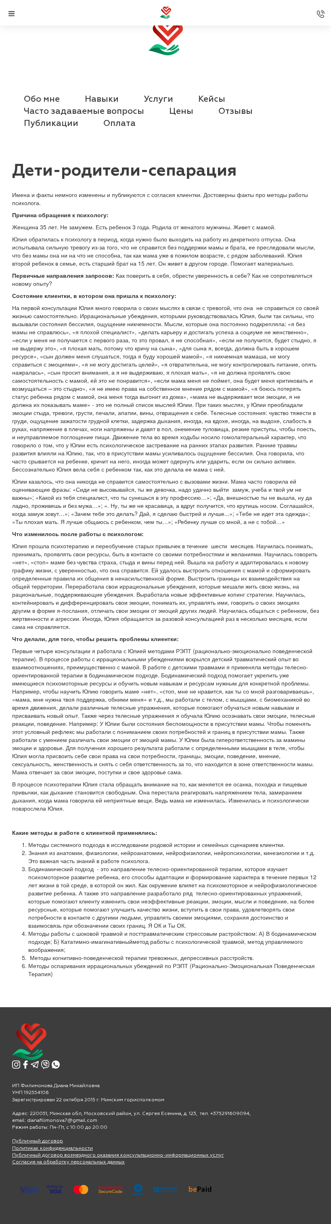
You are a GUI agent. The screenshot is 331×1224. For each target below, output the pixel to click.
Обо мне (42, 99)
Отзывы (235, 111)
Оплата (119, 123)
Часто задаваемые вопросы (84, 111)
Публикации (51, 123)
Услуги (158, 99)
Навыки (102, 99)
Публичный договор (37, 1141)
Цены (181, 111)
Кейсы (211, 99)
